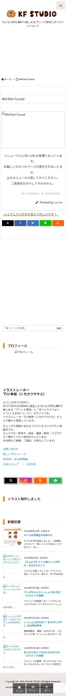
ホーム (8, 79)
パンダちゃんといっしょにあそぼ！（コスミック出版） (43, 593)
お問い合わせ (10, 449)
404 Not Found (26, 79)
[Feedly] (55, 480)
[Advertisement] (33, 54)
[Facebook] (20, 223)
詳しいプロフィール (14, 454)
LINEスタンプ (11, 464)
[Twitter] (8, 223)
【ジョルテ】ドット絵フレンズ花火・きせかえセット (42, 563)
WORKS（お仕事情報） (16, 459)
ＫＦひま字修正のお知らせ (38, 535)
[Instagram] (25, 480)
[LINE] (45, 223)
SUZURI (31, 464)
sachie (58, 202)
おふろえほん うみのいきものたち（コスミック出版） (42, 653)
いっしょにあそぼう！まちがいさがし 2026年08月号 (43, 623)
